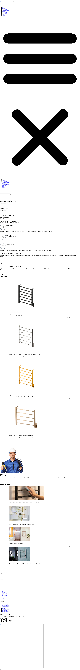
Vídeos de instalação (5, 604)
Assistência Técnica (5, 12)
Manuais (3, 603)
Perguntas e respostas (5, 606)
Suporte (3, 11)
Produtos (3, 8)
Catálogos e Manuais (5, 10)
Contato (3, 15)
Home (3, 7)
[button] (40, 97)
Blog (3, 14)
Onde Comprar (4, 9)
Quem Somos (4, 13)
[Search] (10, 194)
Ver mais (69, 317)
